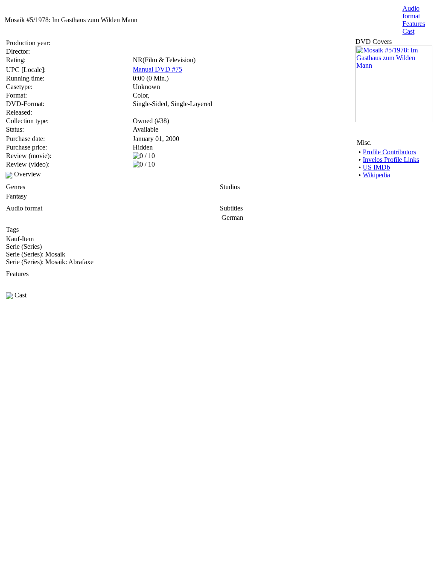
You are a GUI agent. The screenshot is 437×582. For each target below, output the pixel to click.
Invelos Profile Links (391, 159)
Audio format (411, 12)
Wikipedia (376, 175)
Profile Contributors (389, 152)
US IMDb (376, 167)
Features (413, 23)
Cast (408, 31)
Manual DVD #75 (157, 69)
